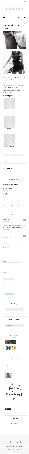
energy (5, 82)
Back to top (14, 451)
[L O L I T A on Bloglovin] (9, 295)
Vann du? (5, 193)
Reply (24, 219)
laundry (22, 155)
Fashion (6, 155)
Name (5, 261)
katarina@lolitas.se (16, 425)
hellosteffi (6, 219)
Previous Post (9, 205)
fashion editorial (13, 155)
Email (4, 267)
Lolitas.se (20, 449)
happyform (7, 365)
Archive (7, 23)
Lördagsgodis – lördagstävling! (10, 184)
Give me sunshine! (7, 188)
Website (5, 272)
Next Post (21, 205)
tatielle (6, 364)
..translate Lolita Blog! (7, 381)
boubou (5, 236)
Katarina (17, 159)
